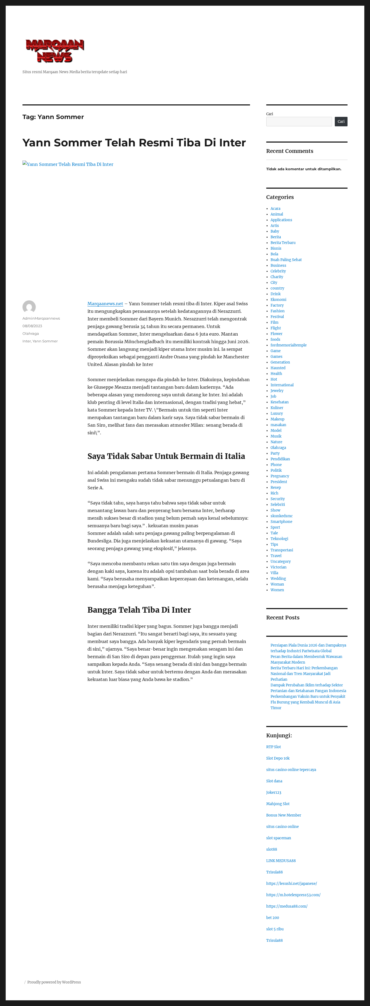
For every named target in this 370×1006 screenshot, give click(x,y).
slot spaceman (278, 838)
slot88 (271, 849)
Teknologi (279, 538)
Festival (277, 316)
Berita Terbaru (283, 242)
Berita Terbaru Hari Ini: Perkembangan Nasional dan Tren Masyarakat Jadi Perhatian (304, 674)
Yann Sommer (45, 341)
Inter (26, 341)
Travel (276, 556)
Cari (269, 114)
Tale (274, 533)
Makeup (277, 419)
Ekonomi (278, 299)
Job (273, 396)
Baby (275, 231)
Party (275, 453)
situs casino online (282, 826)
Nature (276, 442)
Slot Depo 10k (278, 758)
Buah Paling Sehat (286, 260)
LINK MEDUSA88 (281, 861)
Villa (274, 573)
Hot (274, 379)
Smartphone (281, 521)
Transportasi (282, 550)
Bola (274, 254)
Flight (276, 328)
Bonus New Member (283, 815)
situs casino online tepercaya (291, 769)
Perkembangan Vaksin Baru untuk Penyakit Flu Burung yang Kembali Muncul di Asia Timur (308, 702)
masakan (278, 425)
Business (278, 265)
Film (274, 322)
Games (277, 356)
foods (275, 339)
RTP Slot (273, 747)
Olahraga (30, 333)
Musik (276, 436)
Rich (274, 493)
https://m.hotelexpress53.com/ (293, 895)
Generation (280, 362)
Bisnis (276, 248)
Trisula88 (274, 872)
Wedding (278, 578)
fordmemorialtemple (289, 345)
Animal (277, 214)
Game (276, 351)
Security (278, 499)
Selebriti (278, 504)
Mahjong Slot (278, 804)
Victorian (279, 567)
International (282, 385)
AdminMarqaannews (41, 318)
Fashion (278, 311)
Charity (277, 277)
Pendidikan (280, 459)
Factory (277, 305)
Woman (277, 584)
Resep (276, 487)
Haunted (278, 368)
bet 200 (272, 917)
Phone (276, 464)
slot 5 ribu (275, 929)
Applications (281, 220)
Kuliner (277, 408)
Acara (275, 208)
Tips (274, 544)
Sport (275, 527)
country (277, 288)
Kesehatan (280, 402)
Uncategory (281, 561)
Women (277, 590)
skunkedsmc (282, 516)
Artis (275, 225)
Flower (277, 334)
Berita (276, 237)
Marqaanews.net (105, 303)
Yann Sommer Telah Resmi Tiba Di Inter (134, 142)
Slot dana (274, 781)
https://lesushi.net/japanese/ (291, 883)
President (279, 482)
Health (276, 373)
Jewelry (277, 390)
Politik (276, 470)
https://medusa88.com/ (287, 906)
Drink (276, 294)
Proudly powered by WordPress (54, 982)
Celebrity (278, 271)
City (274, 282)
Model (276, 430)
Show (275, 510)
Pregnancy (280, 476)
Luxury (277, 413)
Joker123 (273, 792)
